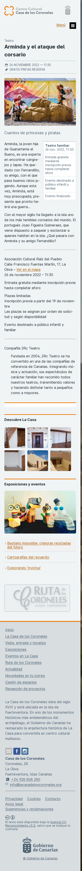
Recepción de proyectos (25, 689)
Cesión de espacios (21, 682)
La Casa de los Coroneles (26, 636)
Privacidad (14, 798)
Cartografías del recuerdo (28, 557)
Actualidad (13, 669)
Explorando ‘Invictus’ (24, 568)
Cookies (34, 798)
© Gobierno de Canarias (40, 858)
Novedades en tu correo (25, 675)
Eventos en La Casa (21, 656)
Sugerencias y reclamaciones (29, 809)
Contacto (53, 798)
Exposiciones (15, 649)
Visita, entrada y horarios (25, 643)
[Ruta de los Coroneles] (37, 587)
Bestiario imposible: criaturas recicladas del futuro (39, 545)
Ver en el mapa (28, 269)
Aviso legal (14, 804)
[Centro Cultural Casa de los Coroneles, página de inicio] (37, 10)
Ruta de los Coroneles (23, 662)
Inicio (9, 630)
